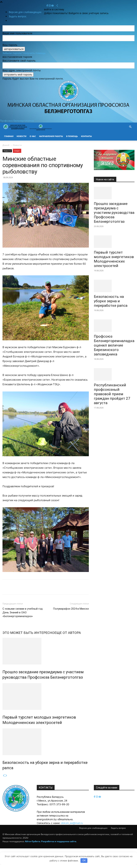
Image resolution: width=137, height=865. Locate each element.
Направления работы (51, 136)
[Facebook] (48, 5)
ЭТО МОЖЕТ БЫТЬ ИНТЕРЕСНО (28, 633)
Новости (21, 136)
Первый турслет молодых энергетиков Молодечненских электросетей (114, 259)
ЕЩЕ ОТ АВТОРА (67, 633)
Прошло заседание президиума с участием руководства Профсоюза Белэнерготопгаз (114, 213)
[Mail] (52, 5)
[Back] (57, 5)
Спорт (17, 150)
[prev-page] (3, 775)
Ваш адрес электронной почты (21, 70)
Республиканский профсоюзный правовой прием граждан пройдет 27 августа (112, 394)
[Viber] (55, 587)
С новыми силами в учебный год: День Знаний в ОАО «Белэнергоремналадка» (22, 612)
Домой (5, 145)
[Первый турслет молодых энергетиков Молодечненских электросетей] (45, 696)
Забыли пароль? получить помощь (23, 53)
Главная (8, 136)
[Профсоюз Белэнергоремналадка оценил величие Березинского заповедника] (114, 325)
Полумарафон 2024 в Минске (71, 608)
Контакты (86, 136)
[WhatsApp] (22, 587)
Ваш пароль (9, 45)
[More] (63, 587)
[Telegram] (38, 587)
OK (84, 860)
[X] (14, 587)
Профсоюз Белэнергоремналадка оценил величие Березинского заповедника (114, 345)
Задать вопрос (118, 828)
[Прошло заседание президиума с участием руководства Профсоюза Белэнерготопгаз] (45, 651)
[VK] (47, 587)
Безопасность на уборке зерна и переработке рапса (110, 301)
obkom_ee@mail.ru (72, 823)
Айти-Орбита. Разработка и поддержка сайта (50, 841)
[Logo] (15, 130)
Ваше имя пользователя (17, 33)
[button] (130, 127)
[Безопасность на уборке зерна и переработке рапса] (45, 741)
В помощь (72, 136)
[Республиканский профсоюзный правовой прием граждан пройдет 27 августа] (114, 374)
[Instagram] (50, 5)
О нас (33, 136)
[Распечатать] (30, 587)
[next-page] (6, 775)
